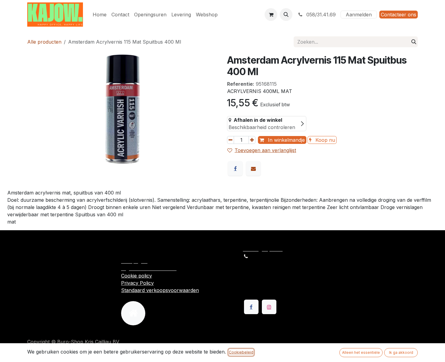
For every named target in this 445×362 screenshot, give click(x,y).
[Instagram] (269, 307)
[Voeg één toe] (252, 140)
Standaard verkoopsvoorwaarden (160, 290)
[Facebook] (235, 168)
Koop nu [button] (324, 140)
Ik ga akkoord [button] (401, 352)
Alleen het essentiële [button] (361, 352)
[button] (286, 14)
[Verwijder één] (230, 140)
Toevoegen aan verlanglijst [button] (265, 150)
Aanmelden (359, 15)
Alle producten (44, 42)
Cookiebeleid (241, 352)
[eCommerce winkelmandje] (271, 14)
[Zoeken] (414, 41)
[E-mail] (253, 168)
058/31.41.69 (320, 15)
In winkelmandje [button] (285, 140)
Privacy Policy (137, 283)
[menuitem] (99, 14)
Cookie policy (136, 276)
